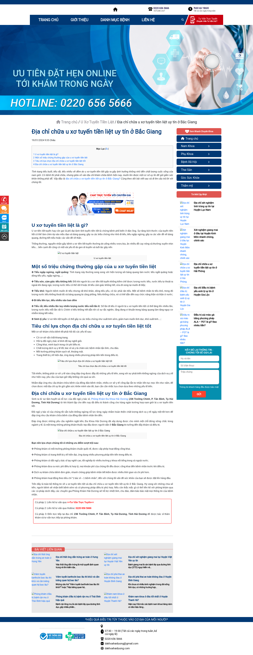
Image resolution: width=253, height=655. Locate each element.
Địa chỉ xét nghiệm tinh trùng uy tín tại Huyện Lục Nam (204, 206)
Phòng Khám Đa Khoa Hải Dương (109, 399)
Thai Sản (186, 170)
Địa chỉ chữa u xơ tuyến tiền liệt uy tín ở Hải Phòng (205, 268)
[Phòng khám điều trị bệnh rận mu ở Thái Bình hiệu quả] (42, 599)
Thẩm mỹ (187, 185)
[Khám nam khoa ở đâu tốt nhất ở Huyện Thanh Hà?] (114, 599)
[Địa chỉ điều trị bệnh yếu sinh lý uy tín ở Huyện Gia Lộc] (185, 298)
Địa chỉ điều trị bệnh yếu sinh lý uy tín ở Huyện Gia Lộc (204, 291)
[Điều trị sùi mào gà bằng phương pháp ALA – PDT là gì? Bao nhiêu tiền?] (185, 328)
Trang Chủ (48, 20)
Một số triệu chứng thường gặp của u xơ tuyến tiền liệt (60, 157)
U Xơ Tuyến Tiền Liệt (97, 122)
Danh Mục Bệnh (115, 20)
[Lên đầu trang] (4, 236)
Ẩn (107, 149)
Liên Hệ (148, 20)
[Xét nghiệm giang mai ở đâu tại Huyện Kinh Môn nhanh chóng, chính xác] (185, 243)
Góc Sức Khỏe (190, 177)
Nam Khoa (187, 146)
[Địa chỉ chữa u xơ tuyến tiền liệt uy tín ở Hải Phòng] (185, 272)
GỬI (199, 394)
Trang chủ (68, 122)
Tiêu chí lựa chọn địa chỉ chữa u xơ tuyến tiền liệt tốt (59, 161)
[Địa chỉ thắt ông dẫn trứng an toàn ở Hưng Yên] (42, 559)
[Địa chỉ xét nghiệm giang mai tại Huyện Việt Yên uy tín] (114, 560)
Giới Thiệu (79, 20)
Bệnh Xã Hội (189, 162)
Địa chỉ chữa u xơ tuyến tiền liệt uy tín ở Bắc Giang (58, 164)
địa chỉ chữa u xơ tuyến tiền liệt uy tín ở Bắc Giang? (93, 178)
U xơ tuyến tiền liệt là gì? (45, 154)
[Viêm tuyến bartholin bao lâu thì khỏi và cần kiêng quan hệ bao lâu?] (42, 579)
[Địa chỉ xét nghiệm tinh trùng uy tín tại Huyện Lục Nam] (185, 213)
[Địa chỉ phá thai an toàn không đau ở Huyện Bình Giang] (114, 579)
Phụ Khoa (187, 154)
